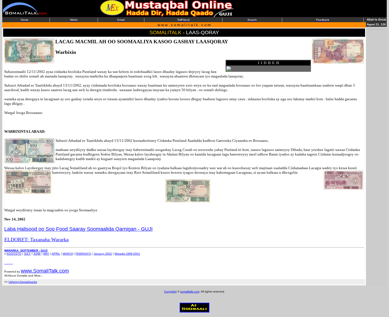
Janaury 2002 (103, 253)
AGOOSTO (14, 253)
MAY (46, 253)
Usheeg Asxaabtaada (23, 281)
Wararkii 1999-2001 (127, 253)
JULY (27, 253)
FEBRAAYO (83, 253)
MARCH (68, 253)
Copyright (170, 291)
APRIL (56, 253)
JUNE (37, 253)
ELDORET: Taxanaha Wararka (36, 239)
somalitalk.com (189, 291)
